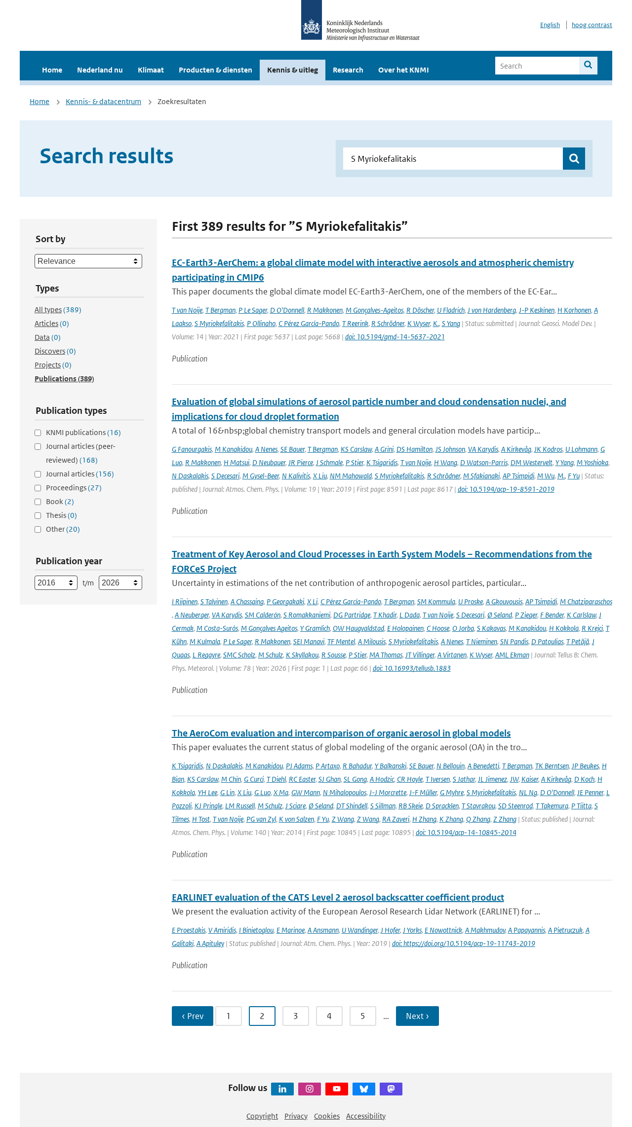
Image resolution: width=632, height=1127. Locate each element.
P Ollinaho (261, 323)
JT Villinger (419, 654)
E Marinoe (290, 930)
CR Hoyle (410, 779)
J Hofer (390, 930)
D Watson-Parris (484, 462)
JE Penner (590, 792)
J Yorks (412, 930)
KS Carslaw (356, 449)
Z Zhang (504, 819)
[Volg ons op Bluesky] (364, 1089)
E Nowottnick (443, 930)
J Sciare (295, 805)
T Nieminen (481, 641)
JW (514, 779)
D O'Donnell (287, 310)
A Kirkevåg (516, 449)
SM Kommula (436, 601)
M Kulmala (205, 641)
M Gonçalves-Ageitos (374, 310)
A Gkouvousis (504, 601)
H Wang (445, 462)
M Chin (231, 779)
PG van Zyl (261, 819)
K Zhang (451, 819)
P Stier (354, 462)
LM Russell (240, 805)
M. (561, 475)
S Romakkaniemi (306, 614)
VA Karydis (483, 449)
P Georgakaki (285, 601)
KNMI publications (83, 432)
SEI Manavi (308, 641)
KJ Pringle (208, 805)
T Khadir (384, 614)
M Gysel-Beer (260, 475)
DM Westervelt (532, 462)
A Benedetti (483, 765)
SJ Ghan (329, 779)
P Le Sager (252, 310)
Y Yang (564, 462)
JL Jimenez (492, 779)
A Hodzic (382, 779)
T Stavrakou (478, 805)
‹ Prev (192, 1016)
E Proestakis (188, 930)
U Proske (470, 601)
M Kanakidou (233, 449)
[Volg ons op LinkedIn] (282, 1089)
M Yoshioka (592, 462)
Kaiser (529, 779)
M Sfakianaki (481, 475)
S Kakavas (491, 628)
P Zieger (526, 614)
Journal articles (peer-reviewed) (81, 453)
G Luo (262, 792)
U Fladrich (451, 310)
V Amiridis (222, 930)
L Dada (409, 614)
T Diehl (276, 779)
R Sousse (333, 654)
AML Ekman (512, 654)
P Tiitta (581, 805)
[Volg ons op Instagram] (309, 1089)
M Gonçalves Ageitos (269, 628)
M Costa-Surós (217, 628)
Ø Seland (499, 614)
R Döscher (420, 310)
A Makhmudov (485, 930)
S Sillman (382, 805)
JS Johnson (450, 449)
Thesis (61, 515)
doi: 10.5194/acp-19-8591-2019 (506, 489)
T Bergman (220, 310)
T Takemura (552, 805)
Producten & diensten (215, 69)
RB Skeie (410, 805)
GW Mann (305, 792)
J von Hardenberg (492, 310)
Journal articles (80, 473)
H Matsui (236, 462)
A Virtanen (452, 654)
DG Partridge (351, 614)
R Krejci (592, 628)
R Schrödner (387, 323)
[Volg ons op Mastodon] (391, 1089)
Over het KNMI (403, 69)
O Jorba (463, 628)
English (550, 25)
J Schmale (329, 462)
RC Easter (302, 779)
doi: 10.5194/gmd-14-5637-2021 (395, 336)
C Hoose (438, 628)
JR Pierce (300, 462)
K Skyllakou (302, 654)
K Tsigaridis (381, 462)
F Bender (552, 614)
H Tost (201, 819)
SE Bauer (292, 449)
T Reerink (355, 323)
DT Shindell (351, 805)
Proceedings (74, 487)
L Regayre (206, 654)
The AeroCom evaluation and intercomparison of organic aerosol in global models (341, 733)
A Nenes (266, 449)
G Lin (227, 792)
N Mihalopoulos (344, 792)
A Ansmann (323, 930)
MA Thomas (385, 654)
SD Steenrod (515, 805)
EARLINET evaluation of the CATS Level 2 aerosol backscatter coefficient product (338, 897)
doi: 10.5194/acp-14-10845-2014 (466, 832)
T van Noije (187, 310)
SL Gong (355, 779)
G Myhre (452, 792)
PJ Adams (299, 765)
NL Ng (528, 792)
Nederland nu (100, 69)
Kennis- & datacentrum (103, 101)
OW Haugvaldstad (358, 628)
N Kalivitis (296, 475)
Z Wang (343, 819)
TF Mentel (341, 641)
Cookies (327, 1116)
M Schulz (270, 654)
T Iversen (438, 779)
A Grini (384, 449)
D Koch (584, 779)
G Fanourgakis (192, 449)
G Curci (254, 779)
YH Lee (207, 792)
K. (436, 323)
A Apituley (210, 943)
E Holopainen (405, 628)
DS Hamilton (414, 449)
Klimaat (151, 69)
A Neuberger (192, 614)
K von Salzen (296, 819)
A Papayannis (526, 930)
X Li (312, 601)
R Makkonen (325, 310)
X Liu (320, 475)
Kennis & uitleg (292, 69)
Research (348, 69)
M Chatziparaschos (586, 601)
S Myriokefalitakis (219, 323)
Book (60, 501)
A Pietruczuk (565, 930)
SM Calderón (262, 614)
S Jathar (464, 779)
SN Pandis (514, 641)
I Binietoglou (256, 930)
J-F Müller (423, 792)
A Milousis (372, 641)
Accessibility (366, 1116)
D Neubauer (268, 462)
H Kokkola (564, 628)
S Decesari (225, 475)
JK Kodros (548, 449)
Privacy (296, 1116)
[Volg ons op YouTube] (336, 1089)
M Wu (545, 475)
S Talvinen (214, 601)
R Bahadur (357, 765)
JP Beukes (585, 765)
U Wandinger (360, 930)
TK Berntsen (552, 765)
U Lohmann (581, 449)
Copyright (262, 1116)
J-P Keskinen (536, 310)
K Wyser (418, 323)
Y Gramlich (315, 628)
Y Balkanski (390, 765)
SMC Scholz (239, 654)
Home (52, 69)
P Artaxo (328, 765)
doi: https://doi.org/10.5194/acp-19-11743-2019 (463, 943)
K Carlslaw (581, 614)
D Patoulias (547, 641)
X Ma (281, 792)
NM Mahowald (351, 475)
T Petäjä (577, 641)
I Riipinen (185, 601)
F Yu (574, 475)
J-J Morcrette (387, 792)
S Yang (451, 323)
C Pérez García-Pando (308, 323)
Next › (417, 1016)
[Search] (588, 65)
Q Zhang (478, 819)
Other (63, 529)
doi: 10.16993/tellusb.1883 (412, 668)
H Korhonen (574, 310)
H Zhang (424, 819)
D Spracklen (442, 805)
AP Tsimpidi (518, 475)
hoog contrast (592, 25)
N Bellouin (450, 765)
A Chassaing (247, 601)
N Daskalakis (190, 475)
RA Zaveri (395, 819)
